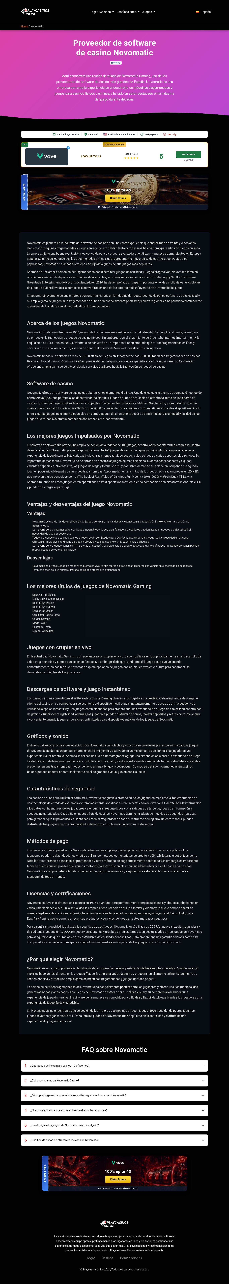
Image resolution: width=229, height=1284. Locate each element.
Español (206, 12)
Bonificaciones (126, 12)
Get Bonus (188, 154)
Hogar (94, 12)
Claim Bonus (118, 198)
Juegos (147, 12)
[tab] (114, 1065)
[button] (114, 192)
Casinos (105, 12)
